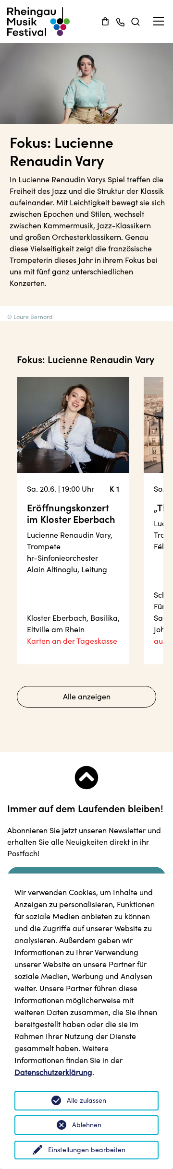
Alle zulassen (86, 1100)
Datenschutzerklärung (53, 1072)
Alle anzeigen (87, 696)
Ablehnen (86, 1125)
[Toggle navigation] (158, 21)
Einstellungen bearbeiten (86, 1149)
